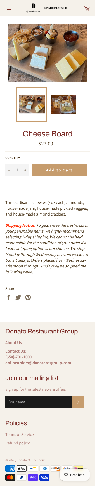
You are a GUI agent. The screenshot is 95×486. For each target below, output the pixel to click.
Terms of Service (19, 434)
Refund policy (17, 443)
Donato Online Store (31, 460)
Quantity (12, 158)
